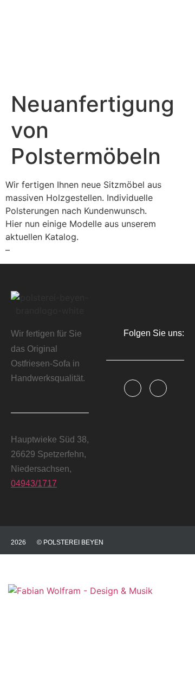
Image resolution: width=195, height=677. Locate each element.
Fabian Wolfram (35, 641)
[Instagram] (158, 388)
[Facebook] (132, 388)
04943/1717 (34, 483)
